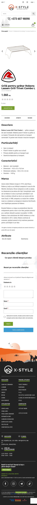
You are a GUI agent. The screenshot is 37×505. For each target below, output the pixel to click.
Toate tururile (22, 384)
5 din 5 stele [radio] (14, 286)
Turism (10, 31)
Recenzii (30, 118)
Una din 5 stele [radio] (5, 286)
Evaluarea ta (7, 282)
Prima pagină (4, 31)
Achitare (4, 390)
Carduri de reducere (7, 419)
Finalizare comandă (7, 414)
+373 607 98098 (22, 408)
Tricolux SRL (17, 496)
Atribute (18, 118)
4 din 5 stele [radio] (12, 286)
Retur (3, 395)
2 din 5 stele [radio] (7, 286)
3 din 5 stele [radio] (9, 286)
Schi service (5, 400)
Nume (6, 301)
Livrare (3, 387)
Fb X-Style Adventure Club (26, 395)
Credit (3, 392)
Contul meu (5, 408)
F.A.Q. (20, 392)
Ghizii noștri (22, 390)
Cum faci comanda (7, 384)
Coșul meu (4, 411)
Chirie (3, 398)
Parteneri (21, 387)
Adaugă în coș (8, 108)
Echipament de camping (19, 31)
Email (6, 308)
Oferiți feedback (6, 469)
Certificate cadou (6, 422)
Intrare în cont (6, 416)
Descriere (7, 118)
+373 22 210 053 (22, 413)
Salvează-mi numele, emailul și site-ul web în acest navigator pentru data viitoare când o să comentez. (20, 317)
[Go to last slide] (2, 51)
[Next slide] (35, 51)
